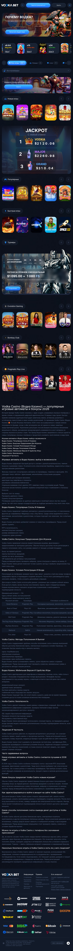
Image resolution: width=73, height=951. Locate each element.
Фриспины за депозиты (28, 887)
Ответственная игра (42, 880)
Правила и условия (42, 877)
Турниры (26, 884)
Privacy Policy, (55, 889)
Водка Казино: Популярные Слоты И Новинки (19, 441)
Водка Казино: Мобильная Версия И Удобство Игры (21, 451)
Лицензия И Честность (10, 456)
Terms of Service (65, 889)
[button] (4, 63)
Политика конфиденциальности (42, 883)
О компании (27, 877)
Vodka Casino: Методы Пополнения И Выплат (19, 448)
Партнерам (39, 886)
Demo (8, 122)
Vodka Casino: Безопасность (12, 453)
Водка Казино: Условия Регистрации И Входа (19, 446)
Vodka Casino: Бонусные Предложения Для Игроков (21, 443)
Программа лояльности (27, 880)
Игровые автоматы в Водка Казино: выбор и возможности (24, 438)
